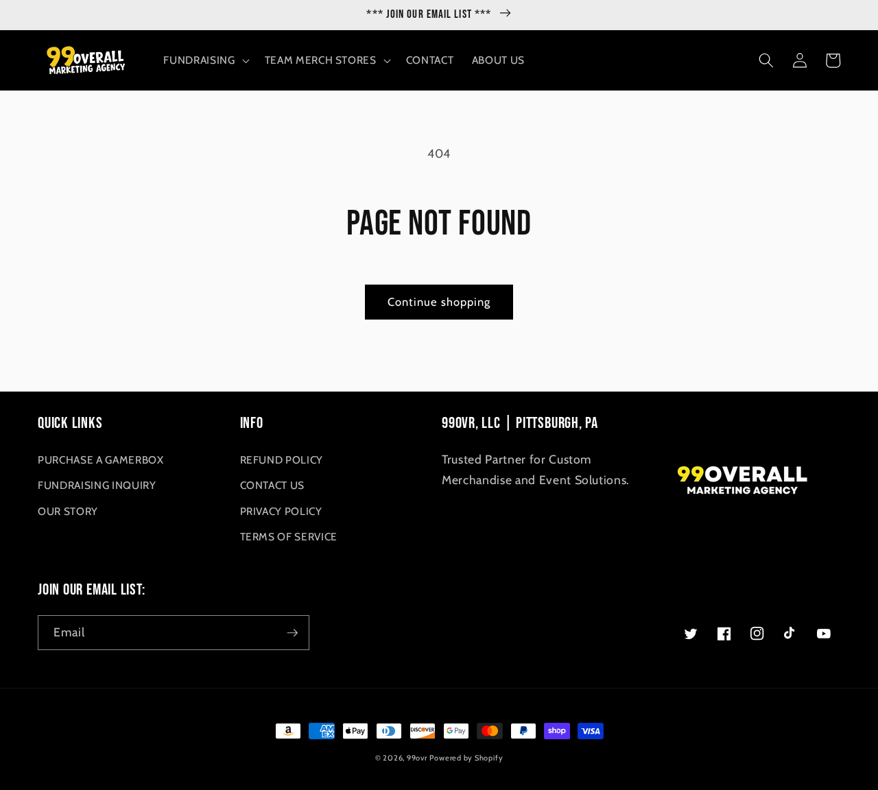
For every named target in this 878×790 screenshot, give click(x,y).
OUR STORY (68, 511)
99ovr (417, 758)
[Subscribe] (292, 633)
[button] (204, 60)
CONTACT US (272, 485)
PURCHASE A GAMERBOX (101, 459)
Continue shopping (439, 302)
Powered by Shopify (466, 758)
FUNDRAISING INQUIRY (97, 485)
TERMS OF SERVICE (289, 536)
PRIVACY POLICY (281, 511)
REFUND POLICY (282, 459)
